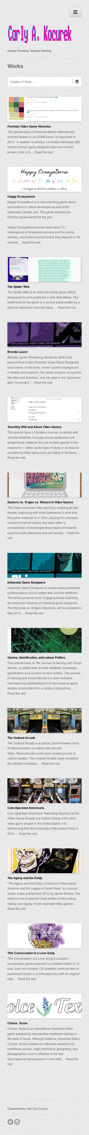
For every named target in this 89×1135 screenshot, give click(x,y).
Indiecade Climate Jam (22, 212)
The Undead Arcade (21, 737)
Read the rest (44, 152)
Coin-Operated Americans (25, 808)
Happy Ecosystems (21, 196)
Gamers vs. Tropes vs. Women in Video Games (40, 502)
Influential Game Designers (26, 582)
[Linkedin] (17, 1121)
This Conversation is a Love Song (30, 953)
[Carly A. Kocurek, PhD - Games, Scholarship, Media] (39, 44)
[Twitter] (10, 1121)
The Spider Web (18, 286)
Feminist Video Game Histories (29, 126)
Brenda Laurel (17, 352)
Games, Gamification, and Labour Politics (36, 657)
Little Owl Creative (37, 1108)
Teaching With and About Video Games (34, 427)
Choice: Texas (17, 1023)
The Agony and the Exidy (24, 878)
